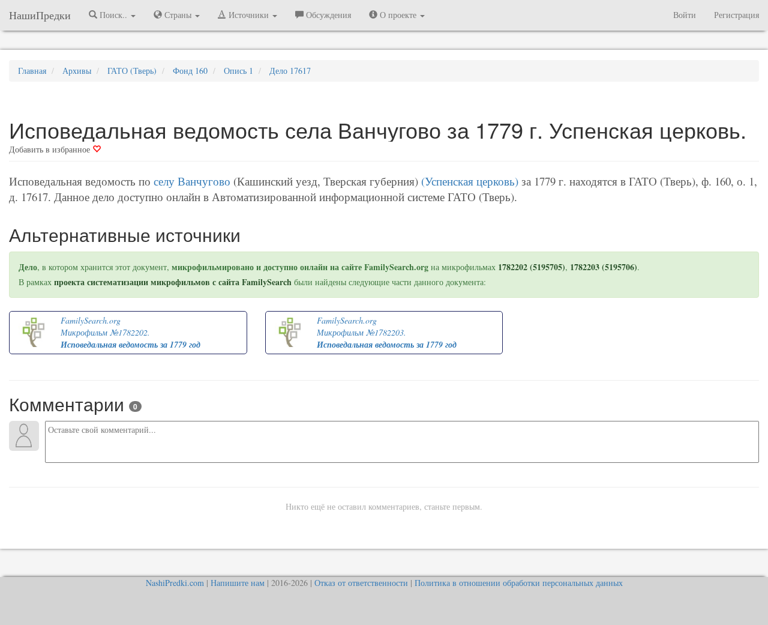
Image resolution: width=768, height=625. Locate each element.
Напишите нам (238, 582)
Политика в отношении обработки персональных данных (519, 582)
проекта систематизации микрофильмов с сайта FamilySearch (173, 282)
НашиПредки (40, 15)
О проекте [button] (398, 14)
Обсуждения (327, 14)
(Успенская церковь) (469, 181)
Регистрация (736, 14)
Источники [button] (248, 14)
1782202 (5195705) (531, 267)
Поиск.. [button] (113, 14)
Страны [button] (178, 14)
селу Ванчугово (192, 181)
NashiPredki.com (175, 582)
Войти (684, 14)
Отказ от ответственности (361, 582)
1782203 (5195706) (603, 267)
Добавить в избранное (50, 149)
